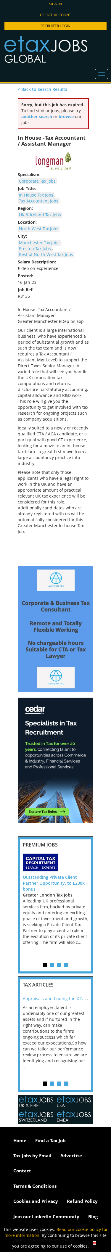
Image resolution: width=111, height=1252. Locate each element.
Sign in (55, 4)
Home (19, 1140)
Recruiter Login (55, 25)
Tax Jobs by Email (32, 1155)
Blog (93, 1216)
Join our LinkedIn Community (46, 1216)
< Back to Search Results (42, 89)
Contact (22, 1171)
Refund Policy (82, 1201)
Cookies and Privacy (35, 1201)
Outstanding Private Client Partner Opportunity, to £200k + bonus (55, 883)
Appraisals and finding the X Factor (57, 998)
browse (66, 116)
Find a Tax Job (50, 1140)
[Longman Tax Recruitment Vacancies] (53, 161)
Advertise (71, 1155)
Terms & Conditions (35, 1186)
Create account (55, 14)
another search (36, 116)
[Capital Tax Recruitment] (55, 862)
